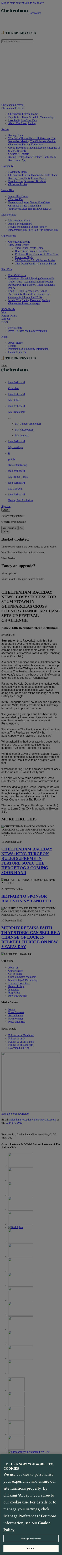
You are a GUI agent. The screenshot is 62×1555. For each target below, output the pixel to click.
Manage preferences (31, 1538)
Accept (31, 1548)
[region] (31, 1504)
